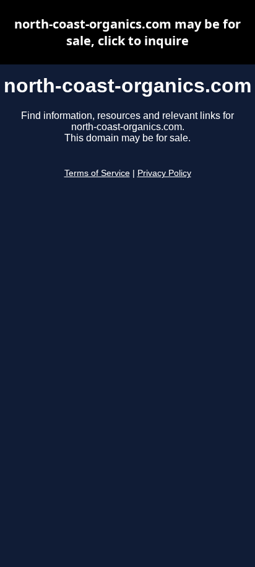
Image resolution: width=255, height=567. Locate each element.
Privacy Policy (164, 173)
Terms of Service (97, 173)
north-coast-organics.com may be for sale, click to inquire (127, 32)
